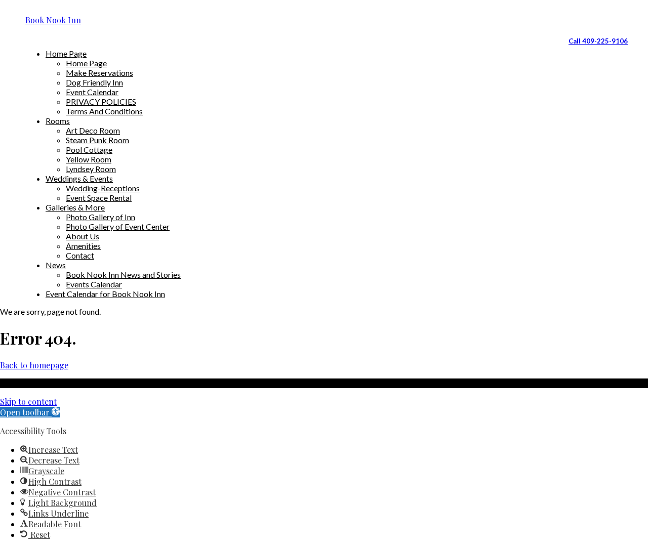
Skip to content (28, 401)
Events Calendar (94, 284)
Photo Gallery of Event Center (118, 226)
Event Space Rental (99, 197)
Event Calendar (92, 92)
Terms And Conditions (104, 111)
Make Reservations (99, 72)
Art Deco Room (93, 130)
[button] (30, 412)
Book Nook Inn (53, 20)
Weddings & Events (79, 178)
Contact (80, 255)
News (56, 265)
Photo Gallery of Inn (100, 217)
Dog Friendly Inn (94, 82)
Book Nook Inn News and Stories (123, 274)
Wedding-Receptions (103, 188)
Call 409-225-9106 (598, 41)
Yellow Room (88, 159)
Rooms (58, 120)
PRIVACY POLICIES (101, 101)
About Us (82, 236)
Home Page (66, 53)
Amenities (83, 245)
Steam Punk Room (97, 140)
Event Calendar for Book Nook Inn (105, 294)
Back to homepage (34, 365)
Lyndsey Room (91, 169)
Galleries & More (75, 207)
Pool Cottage (89, 149)
